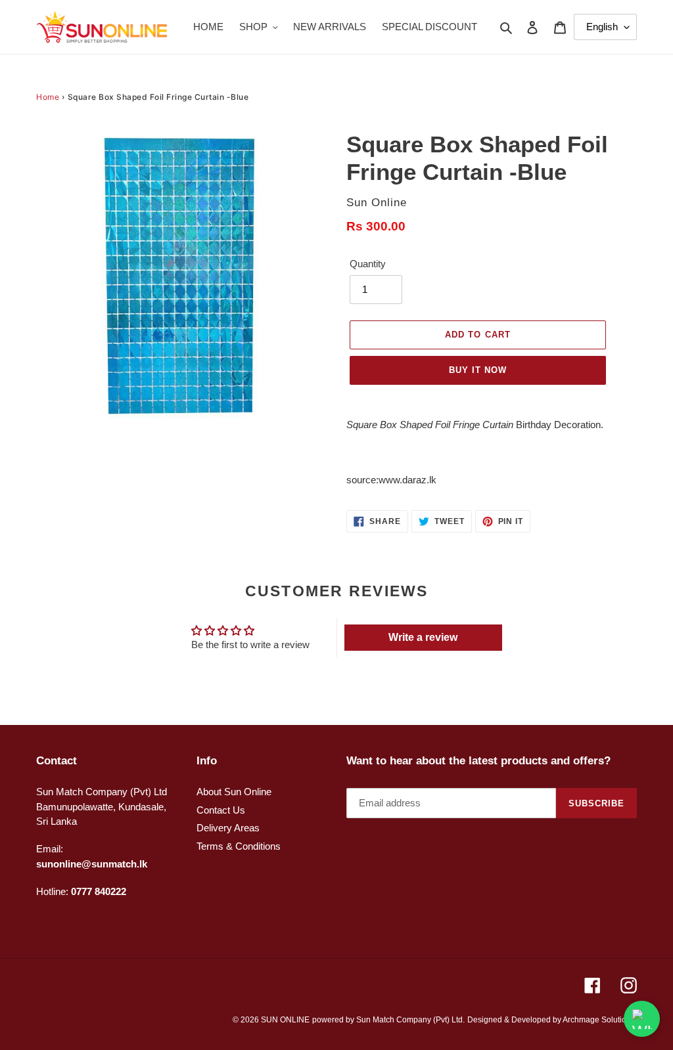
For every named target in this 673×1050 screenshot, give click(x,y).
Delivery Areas (228, 827)
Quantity (368, 263)
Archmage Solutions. (600, 1019)
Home (47, 97)
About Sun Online (234, 791)
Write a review (422, 637)
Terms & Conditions (239, 846)
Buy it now (478, 370)
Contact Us (221, 810)
